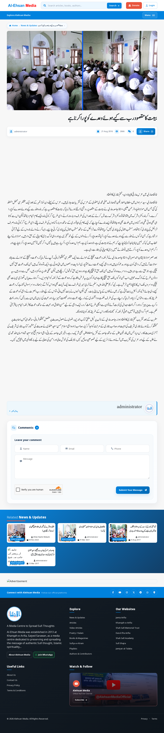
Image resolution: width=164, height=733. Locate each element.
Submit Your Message (130, 490)
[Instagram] (127, 592)
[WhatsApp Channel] (147, 592)
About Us (11, 674)
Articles (73, 622)
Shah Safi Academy (125, 638)
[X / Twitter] (134, 592)
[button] (130, 131)
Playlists (73, 648)
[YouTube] (120, 592)
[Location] (154, 592)
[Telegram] (141, 592)
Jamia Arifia (121, 617)
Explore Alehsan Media (18, 15)
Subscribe (79, 700)
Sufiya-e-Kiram (77, 643)
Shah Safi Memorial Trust (127, 627)
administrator (129, 407)
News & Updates (29, 25)
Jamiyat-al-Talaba (124, 648)
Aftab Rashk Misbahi (41, 537)
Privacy (144, 718)
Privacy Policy (13, 685)
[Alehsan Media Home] (22, 5)
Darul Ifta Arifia (123, 633)
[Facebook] (113, 592)
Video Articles (76, 627)
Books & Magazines (79, 638)
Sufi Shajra (121, 643)
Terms (154, 718)
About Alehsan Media (19, 654)
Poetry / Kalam (76, 633)
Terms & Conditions (16, 690)
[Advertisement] (82, 163)
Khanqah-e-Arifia (124, 622)
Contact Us (12, 680)
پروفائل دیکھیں (14, 411)
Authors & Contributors (81, 653)
